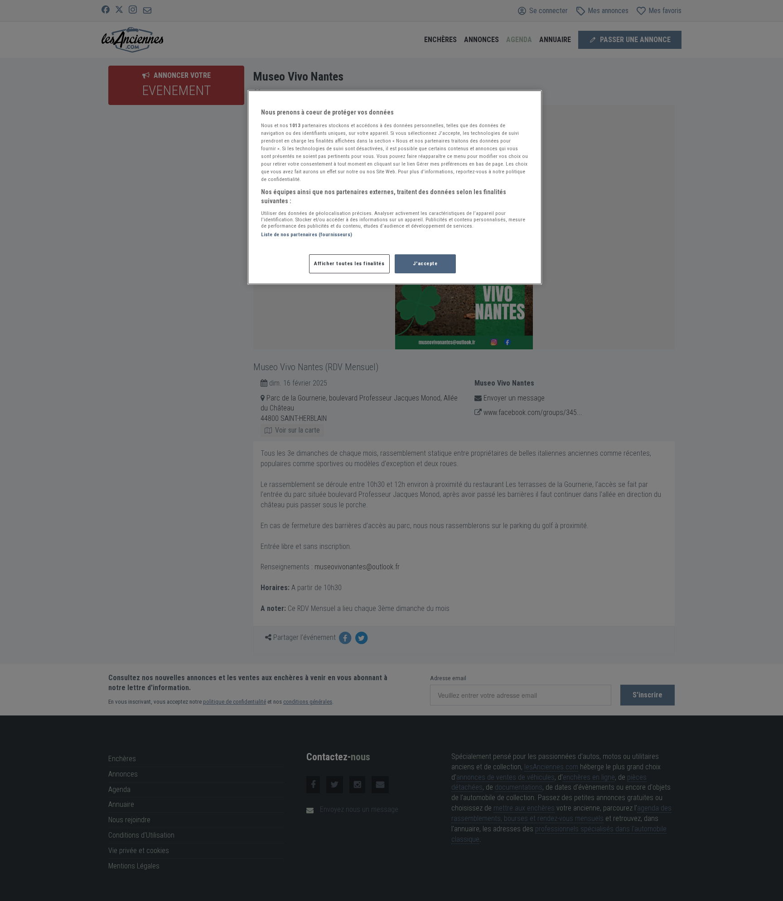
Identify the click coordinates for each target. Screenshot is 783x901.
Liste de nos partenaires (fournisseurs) (306, 234)
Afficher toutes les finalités (349, 263)
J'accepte (425, 263)
